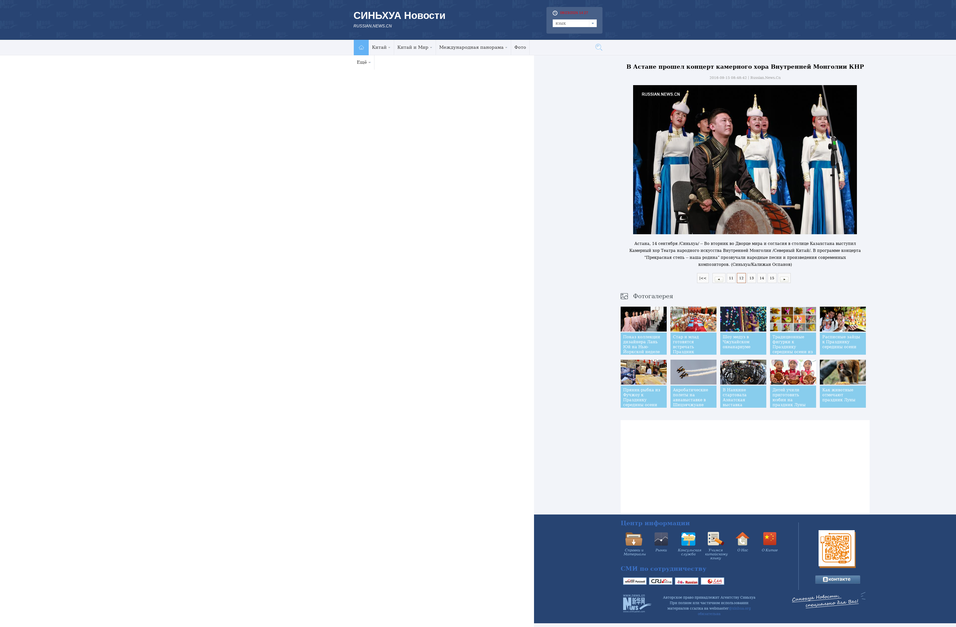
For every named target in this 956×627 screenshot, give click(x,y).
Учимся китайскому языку (716, 554)
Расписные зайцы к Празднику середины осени (841, 342)
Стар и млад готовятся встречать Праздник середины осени (690, 347)
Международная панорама (471, 47)
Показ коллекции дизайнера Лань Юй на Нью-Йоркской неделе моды (641, 347)
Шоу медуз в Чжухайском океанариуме (736, 342)
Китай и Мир (412, 47)
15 (772, 278)
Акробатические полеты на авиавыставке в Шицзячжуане (690, 397)
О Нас (742, 550)
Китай (379, 47)
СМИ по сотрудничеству (663, 568)
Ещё (362, 62)
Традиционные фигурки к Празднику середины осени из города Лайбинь (793, 347)
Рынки (661, 550)
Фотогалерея (653, 296)
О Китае (770, 550)
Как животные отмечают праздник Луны (838, 395)
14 (762, 278)
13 (751, 278)
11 (731, 278)
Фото (520, 47)
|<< (703, 278)
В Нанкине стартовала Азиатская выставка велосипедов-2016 (742, 400)
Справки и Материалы (635, 552)
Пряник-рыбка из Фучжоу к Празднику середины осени (641, 397)
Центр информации (655, 523)
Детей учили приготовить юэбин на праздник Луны (789, 397)
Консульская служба (689, 552)
